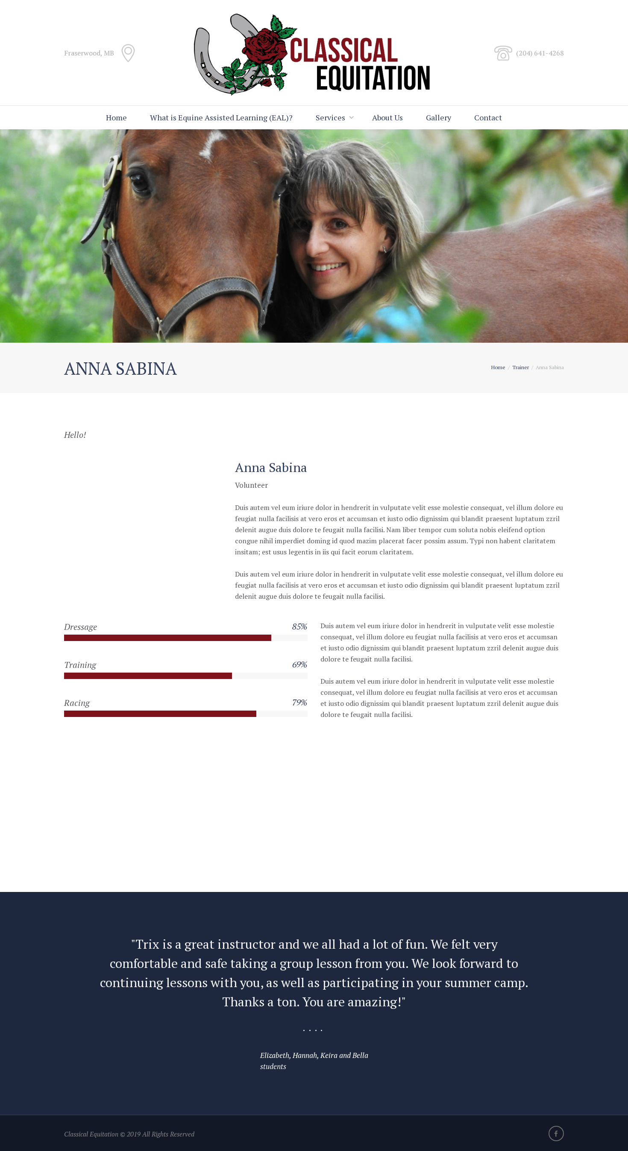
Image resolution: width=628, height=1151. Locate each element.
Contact (488, 117)
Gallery (438, 117)
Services (330, 117)
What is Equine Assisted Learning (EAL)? (221, 117)
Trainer (520, 367)
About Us (387, 117)
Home (116, 117)
